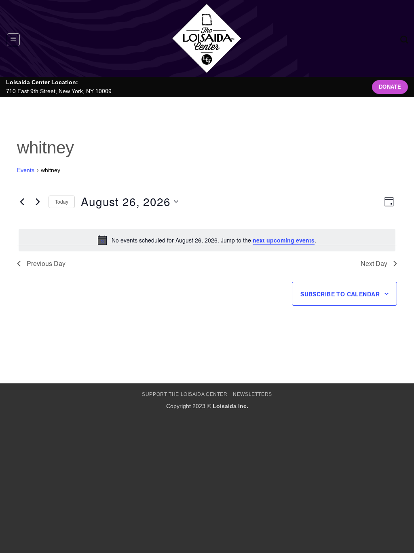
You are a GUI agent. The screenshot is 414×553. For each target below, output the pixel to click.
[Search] (404, 39)
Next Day (374, 263)
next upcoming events (284, 240)
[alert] (207, 240)
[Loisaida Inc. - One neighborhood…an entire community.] (207, 38)
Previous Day (46, 263)
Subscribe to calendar (340, 294)
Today (61, 201)
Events (25, 170)
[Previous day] (22, 201)
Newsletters (252, 394)
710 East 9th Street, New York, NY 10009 (59, 91)
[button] (13, 39)
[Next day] (37, 201)
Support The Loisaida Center (185, 394)
